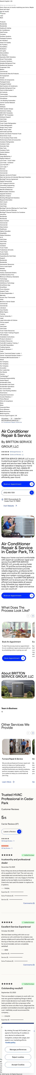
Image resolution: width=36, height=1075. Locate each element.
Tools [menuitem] (1, 351)
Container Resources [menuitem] (6, 341)
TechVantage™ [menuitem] (4, 376)
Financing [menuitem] (3, 270)
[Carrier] (18, 14)
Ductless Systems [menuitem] (5, 36)
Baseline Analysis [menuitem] (5, 196)
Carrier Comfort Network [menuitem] (7, 102)
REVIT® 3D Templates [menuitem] (6, 115)
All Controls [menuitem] (3, 92)
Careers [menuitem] (2, 374)
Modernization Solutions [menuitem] (7, 191)
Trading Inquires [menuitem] (5, 347)
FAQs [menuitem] (1, 299)
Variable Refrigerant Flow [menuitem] (7, 63)
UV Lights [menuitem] (3, 51)
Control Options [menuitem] (5, 152)
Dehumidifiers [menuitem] (4, 53)
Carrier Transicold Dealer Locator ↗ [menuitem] (11, 353)
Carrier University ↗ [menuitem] (6, 316)
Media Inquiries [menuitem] (4, 413)
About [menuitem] (2, 359)
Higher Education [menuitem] (5, 231)
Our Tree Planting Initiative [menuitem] (8, 391)
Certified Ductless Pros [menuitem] (7, 275)
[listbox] (18, 641)
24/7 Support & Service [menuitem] (7, 183)
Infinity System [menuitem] (4, 281)
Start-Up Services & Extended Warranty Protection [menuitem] (15, 177)
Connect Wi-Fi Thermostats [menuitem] (8, 96)
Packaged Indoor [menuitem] (5, 82)
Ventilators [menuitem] (3, 49)
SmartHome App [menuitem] (5, 285)
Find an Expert (4, 415)
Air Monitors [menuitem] (4, 55)
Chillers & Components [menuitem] (7, 80)
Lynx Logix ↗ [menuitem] (4, 167)
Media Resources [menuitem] (5, 411)
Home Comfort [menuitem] (4, 221)
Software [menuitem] (2, 107)
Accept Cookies (18, 1065)
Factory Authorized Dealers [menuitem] (8, 272)
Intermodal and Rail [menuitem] (6, 131)
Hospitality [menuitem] (3, 233)
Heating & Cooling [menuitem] (5, 28)
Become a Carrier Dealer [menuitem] (7, 301)
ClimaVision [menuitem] (3, 98)
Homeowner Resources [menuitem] (7, 264)
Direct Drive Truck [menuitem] (5, 136)
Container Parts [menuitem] (4, 150)
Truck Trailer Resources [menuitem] (7, 330)
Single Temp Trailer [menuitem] (6, 127)
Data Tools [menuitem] (3, 148)
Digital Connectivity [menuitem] (6, 181)
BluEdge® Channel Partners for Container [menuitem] (12, 212)
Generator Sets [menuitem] (4, 146)
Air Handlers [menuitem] (4, 40)
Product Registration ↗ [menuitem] (7, 293)
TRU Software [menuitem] (4, 335)
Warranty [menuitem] (3, 295)
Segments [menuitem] (3, 243)
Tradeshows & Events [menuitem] (6, 250)
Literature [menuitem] (3, 308)
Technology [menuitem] (3, 279)
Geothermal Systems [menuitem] (6, 65)
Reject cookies (18, 1057)
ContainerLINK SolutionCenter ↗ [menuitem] (10, 357)
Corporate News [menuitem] (5, 407)
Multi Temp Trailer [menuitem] (5, 129)
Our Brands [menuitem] (3, 372)
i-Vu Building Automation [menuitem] (7, 100)
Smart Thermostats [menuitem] (6, 59)
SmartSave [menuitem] (3, 287)
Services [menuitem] (2, 169)
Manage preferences (18, 1049)
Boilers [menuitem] (2, 69)
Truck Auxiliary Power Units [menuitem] (8, 138)
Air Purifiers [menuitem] (3, 44)
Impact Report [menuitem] (4, 380)
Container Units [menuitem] (4, 144)
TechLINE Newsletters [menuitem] (7, 345)
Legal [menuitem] (1, 318)
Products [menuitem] (3, 22)
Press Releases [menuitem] (4, 409)
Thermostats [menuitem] (4, 94)
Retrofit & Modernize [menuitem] (6, 189)
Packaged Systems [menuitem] (6, 38)
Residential (3, 26)
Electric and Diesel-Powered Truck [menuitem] (10, 133)
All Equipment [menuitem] (4, 76)
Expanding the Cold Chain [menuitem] (8, 256)
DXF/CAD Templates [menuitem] (6, 113)
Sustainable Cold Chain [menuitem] (7, 384)
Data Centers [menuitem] (4, 227)
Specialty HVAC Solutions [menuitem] (8, 57)
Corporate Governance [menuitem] (7, 395)
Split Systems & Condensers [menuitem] (9, 86)
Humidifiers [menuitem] (3, 47)
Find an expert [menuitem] (4, 322)
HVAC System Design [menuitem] (6, 109)
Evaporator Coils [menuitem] (5, 67)
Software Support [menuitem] (5, 117)
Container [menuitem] (3, 246)
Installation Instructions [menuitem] (7, 337)
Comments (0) (29, 903)
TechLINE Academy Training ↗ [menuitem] (9, 343)
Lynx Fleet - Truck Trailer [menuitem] (7, 160)
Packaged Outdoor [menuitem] (5, 84)
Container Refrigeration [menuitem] (7, 142)
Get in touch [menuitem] (3, 202)
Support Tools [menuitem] (4, 291)
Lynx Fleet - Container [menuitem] (6, 162)
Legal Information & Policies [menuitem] (8, 320)
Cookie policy (10, 1042)
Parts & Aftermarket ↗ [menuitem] (7, 90)
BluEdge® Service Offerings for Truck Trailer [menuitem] (13, 208)
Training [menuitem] (2, 314)
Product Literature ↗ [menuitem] (6, 339)
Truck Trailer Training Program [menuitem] (9, 333)
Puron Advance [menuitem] (4, 289)
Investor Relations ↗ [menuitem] (6, 397)
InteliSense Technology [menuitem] (7, 283)
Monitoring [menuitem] (3, 154)
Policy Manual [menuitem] (4, 399)
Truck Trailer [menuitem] (4, 248)
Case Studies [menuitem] (4, 310)
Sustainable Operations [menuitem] (7, 386)
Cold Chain (3, 121)
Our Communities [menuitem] (5, 388)
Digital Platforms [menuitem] (5, 158)
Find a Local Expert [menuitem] (6, 266)
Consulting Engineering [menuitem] (7, 185)
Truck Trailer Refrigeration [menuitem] (8, 123)
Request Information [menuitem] (6, 200)
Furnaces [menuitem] (3, 34)
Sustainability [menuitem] (4, 254)
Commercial (3, 73)
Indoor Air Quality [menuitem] (5, 42)
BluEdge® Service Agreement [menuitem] (9, 179)
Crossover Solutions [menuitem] (6, 61)
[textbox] (18, 573)
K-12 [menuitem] (1, 237)
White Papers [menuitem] (4, 312)
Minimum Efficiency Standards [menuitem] (9, 277)
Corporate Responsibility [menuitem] (7, 378)
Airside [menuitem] (2, 78)
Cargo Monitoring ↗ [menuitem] (6, 156)
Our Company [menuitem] (4, 366)
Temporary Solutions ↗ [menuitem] (7, 187)
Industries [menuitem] (3, 214)
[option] (16, 641)
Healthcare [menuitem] (3, 229)
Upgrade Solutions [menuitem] (5, 194)
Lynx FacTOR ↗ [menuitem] (4, 164)
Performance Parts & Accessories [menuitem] (10, 140)
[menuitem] (3, 24)
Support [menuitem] (2, 258)
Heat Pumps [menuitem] (4, 32)
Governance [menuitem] (3, 393)
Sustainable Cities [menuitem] (5, 382)
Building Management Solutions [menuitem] (10, 198)
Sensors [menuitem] (2, 104)
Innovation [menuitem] (3, 368)
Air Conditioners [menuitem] (5, 30)
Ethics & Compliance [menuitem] (6, 401)
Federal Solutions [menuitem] (5, 235)
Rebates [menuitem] (2, 268)
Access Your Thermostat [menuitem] (7, 297)
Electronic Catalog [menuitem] (5, 111)
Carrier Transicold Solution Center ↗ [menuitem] (11, 355)
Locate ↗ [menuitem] (2, 324)
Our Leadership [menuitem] (4, 370)
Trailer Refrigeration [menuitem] (6, 125)
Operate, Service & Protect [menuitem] (8, 175)
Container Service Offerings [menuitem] (8, 210)
